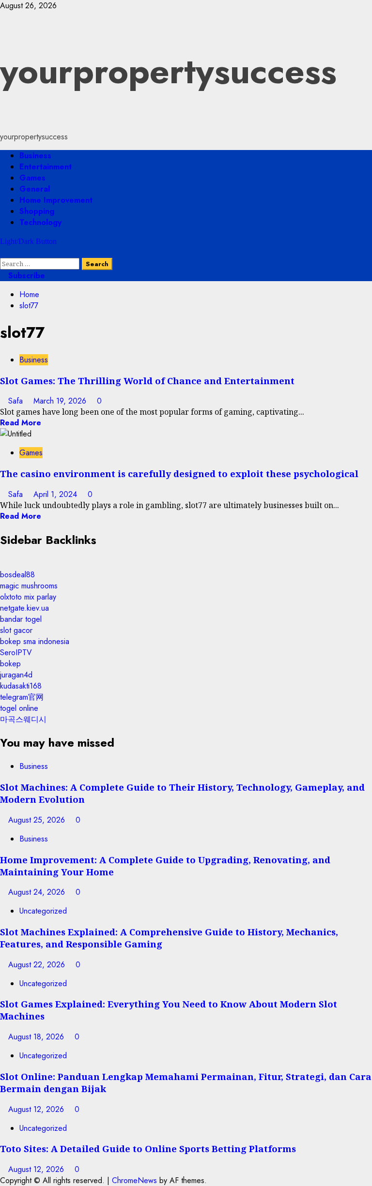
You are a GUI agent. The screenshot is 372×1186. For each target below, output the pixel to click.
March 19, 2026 (61, 400)
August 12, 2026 (37, 1109)
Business (35, 155)
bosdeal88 (17, 574)
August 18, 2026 (37, 1036)
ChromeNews (134, 1180)
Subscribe (25, 275)
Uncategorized (43, 910)
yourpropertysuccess (168, 71)
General (34, 189)
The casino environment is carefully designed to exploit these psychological (179, 473)
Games (32, 177)
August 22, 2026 (37, 964)
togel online (19, 708)
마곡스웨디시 (23, 719)
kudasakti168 (21, 685)
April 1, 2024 (56, 494)
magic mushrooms (29, 585)
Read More (20, 422)
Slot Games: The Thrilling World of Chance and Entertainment (147, 381)
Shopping (36, 211)
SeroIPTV (16, 652)
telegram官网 (22, 697)
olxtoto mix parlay (28, 596)
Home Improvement (56, 200)
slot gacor (16, 630)
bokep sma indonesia (34, 641)
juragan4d (16, 674)
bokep (10, 663)
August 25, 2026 (37, 820)
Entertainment (45, 166)
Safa (16, 400)
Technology (40, 222)
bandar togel (21, 619)
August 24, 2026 (37, 892)
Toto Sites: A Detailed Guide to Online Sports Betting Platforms (148, 1148)
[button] (3, 252)
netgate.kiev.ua (24, 608)
